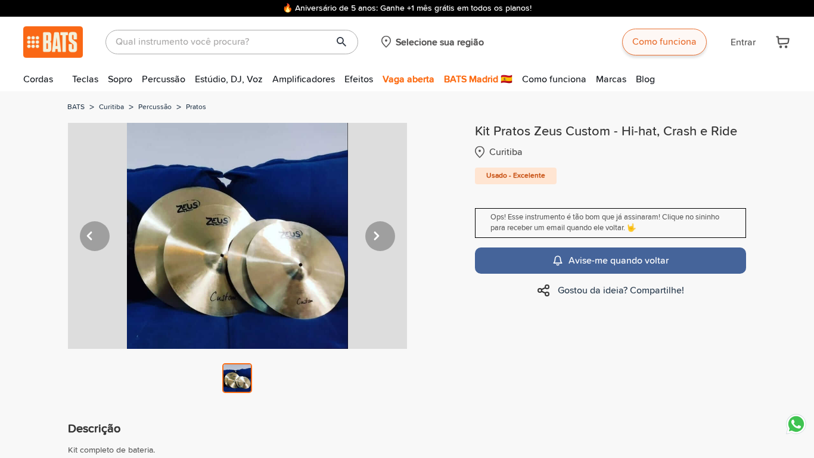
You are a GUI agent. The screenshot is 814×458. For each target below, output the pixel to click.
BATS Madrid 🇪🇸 (478, 79)
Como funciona (664, 42)
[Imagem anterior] (95, 236)
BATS (76, 107)
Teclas (85, 79)
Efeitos (358, 79)
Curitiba (111, 107)
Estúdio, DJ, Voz (229, 79)
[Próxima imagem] (380, 236)
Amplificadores (303, 79)
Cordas (38, 79)
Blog (645, 79)
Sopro (120, 79)
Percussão (163, 79)
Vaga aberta (408, 79)
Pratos (196, 107)
